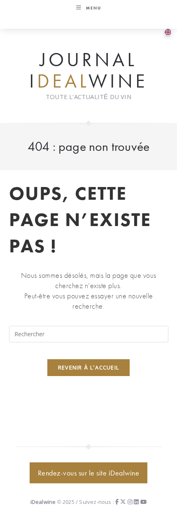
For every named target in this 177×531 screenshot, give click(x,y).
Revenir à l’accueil (88, 367)
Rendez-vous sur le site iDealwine (89, 473)
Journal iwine (88, 70)
